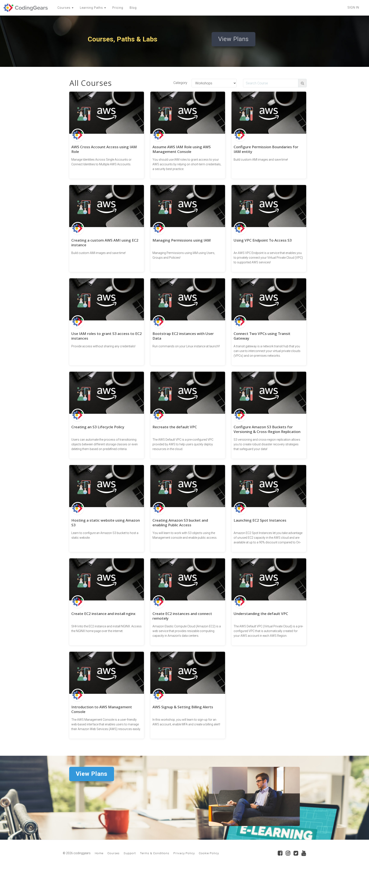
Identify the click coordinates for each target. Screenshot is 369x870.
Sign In (353, 7)
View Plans (233, 39)
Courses (113, 853)
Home (99, 853)
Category (180, 83)
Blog (133, 7)
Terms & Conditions (154, 853)
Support (130, 853)
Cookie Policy (209, 853)
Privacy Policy (184, 853)
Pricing (117, 7)
